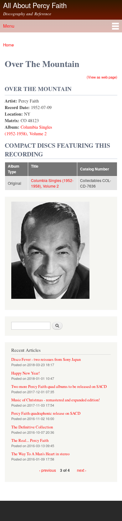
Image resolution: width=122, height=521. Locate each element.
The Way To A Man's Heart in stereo (40, 453)
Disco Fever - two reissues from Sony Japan (46, 359)
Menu (8, 26)
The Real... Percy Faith (29, 440)
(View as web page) (102, 76)
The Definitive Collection (32, 427)
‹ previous (47, 470)
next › (81, 470)
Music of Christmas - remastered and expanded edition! (55, 400)
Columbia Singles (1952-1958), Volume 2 (52, 183)
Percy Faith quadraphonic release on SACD (45, 413)
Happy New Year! (25, 373)
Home (8, 45)
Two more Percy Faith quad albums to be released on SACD (59, 386)
